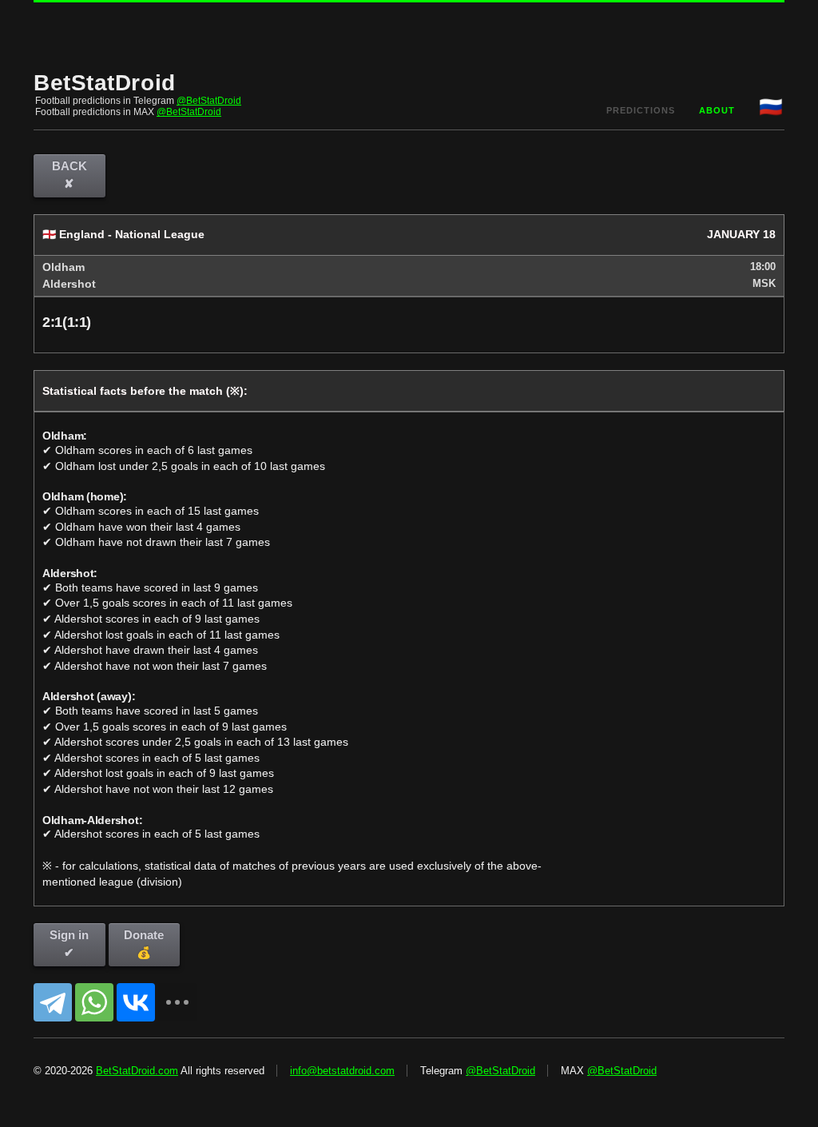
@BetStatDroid (209, 100)
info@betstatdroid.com (342, 1071)
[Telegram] (53, 1002)
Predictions (640, 110)
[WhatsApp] (94, 1002)
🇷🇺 (771, 106)
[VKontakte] (136, 1002)
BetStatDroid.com (137, 1071)
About (717, 110)
